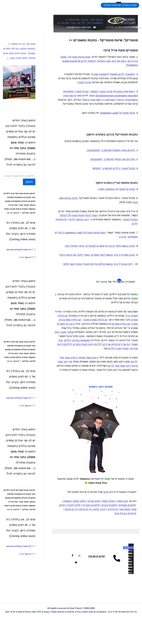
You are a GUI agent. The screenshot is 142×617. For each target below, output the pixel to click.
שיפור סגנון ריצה (64, 332)
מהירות (134, 348)
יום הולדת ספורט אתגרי (95, 319)
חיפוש (29, 181)
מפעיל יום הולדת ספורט (125, 324)
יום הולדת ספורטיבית (70, 319)
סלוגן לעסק (108, 501)
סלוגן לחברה (73, 505)
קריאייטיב (112, 509)
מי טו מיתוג (71, 509)
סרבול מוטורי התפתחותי (76, 91)
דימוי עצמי (63, 361)
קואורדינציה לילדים (118, 348)
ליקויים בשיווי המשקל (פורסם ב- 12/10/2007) (111, 150)
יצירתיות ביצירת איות (125, 513)
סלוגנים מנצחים (127, 505)
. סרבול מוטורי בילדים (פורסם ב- (119, 168)
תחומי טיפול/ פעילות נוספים (129, 564)
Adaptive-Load (109, 113)
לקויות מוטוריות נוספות (128, 553)
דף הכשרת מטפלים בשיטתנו (18, 249)
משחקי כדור (131, 315)
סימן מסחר (122, 501)
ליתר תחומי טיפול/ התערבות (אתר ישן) (128, 567)
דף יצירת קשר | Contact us (128, 573)
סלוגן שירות (94, 501)
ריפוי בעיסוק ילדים (79, 219)
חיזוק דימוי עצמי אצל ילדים (122, 365)
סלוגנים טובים (109, 505)
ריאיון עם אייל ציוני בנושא (119, 264)
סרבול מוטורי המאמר (101, 91)
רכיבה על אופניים (66, 324)
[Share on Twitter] (76, 562)
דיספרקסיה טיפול (92, 99)
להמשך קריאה (13, 213)
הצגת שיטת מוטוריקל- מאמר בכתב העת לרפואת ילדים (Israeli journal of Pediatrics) (99, 61)
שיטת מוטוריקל (127, 113)
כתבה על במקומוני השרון (116, 189)
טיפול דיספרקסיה (113, 99)
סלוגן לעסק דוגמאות (74, 501)
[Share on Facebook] (72, 555)
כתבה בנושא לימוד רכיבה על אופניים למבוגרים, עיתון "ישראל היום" (100, 246)
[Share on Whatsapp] (79, 555)
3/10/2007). (96, 159)
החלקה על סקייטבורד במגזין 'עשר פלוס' (84, 264)
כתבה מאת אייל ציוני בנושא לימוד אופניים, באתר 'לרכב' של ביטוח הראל (97, 255)
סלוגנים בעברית (91, 505)
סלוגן (106, 492)
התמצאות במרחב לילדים (77, 340)
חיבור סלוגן (99, 509)
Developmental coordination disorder (116, 95)
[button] (120, 5)
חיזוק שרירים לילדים (106, 344)
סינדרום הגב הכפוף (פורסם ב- (119, 159)
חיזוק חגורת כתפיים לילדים (79, 344)
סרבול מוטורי (84, 82)
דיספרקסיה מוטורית (124, 91)
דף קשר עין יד (25, 257)
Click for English (129, 570)
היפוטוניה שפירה (100, 74)
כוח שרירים (124, 344)
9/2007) (96, 168)
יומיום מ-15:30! (96, 556)
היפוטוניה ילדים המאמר (122, 74)
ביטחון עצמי (92, 357)
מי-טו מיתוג (85, 509)
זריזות (60, 344)
